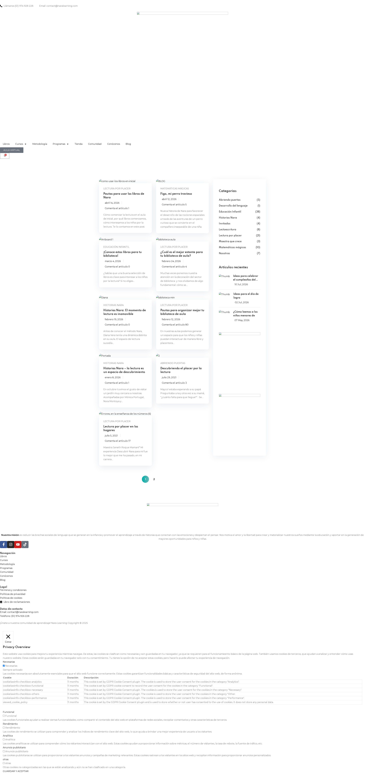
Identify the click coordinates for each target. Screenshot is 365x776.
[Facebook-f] (3, 544)
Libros (6, 144)
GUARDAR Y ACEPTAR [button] (16, 771)
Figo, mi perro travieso (176, 194)
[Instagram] (10, 544)
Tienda (78, 144)
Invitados (224, 223)
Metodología (39, 144)
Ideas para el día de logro (245, 296)
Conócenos (113, 144)
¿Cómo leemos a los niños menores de (245, 314)
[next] (162, 479)
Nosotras (224, 253)
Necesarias (11, 665)
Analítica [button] (8, 735)
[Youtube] (17, 544)
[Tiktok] (25, 544)
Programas (59, 144)
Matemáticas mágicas (174, 188)
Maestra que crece (230, 241)
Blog (128, 144)
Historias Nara (113, 305)
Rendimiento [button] (10, 724)
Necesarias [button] (9, 661)
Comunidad (95, 144)
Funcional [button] (8, 712)
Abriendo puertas (172, 363)
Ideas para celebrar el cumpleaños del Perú (245, 278)
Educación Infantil (116, 247)
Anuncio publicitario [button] (14, 747)
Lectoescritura (227, 229)
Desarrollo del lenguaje (233, 206)
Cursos (19, 144)
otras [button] (5, 759)
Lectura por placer (116, 188)
